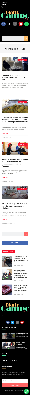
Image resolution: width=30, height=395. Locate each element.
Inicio (5, 360)
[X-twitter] (9, 24)
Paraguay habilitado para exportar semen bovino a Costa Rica (14, 77)
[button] (3, 29)
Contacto (14, 360)
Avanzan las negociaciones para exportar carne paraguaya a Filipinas (14, 206)
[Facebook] (3, 24)
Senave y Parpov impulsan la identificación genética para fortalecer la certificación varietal (21, 273)
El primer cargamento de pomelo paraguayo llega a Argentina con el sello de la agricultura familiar (15, 119)
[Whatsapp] (26, 24)
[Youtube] (20, 24)
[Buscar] (26, 38)
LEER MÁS (5, 91)
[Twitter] (12, 322)
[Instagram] (15, 24)
